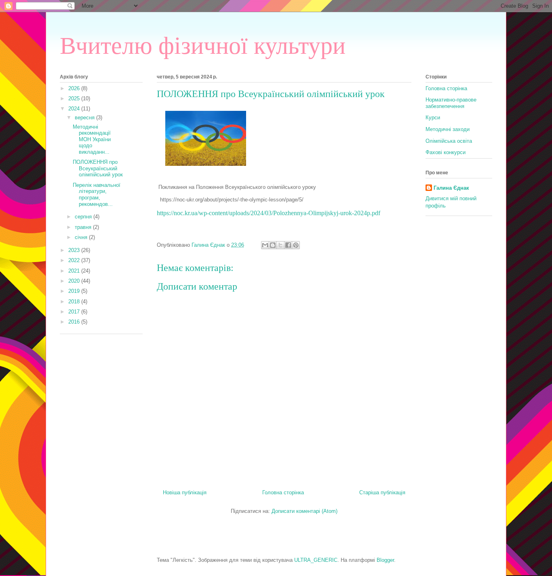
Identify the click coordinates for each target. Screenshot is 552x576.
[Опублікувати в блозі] (273, 245)
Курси (433, 117)
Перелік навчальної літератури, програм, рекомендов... (96, 194)
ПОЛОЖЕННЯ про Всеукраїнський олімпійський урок (98, 168)
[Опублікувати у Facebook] (288, 245)
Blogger (385, 560)
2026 (74, 88)
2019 (74, 291)
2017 (74, 312)
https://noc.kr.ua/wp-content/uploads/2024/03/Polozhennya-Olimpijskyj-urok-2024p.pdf (268, 213)
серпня (84, 217)
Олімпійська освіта (449, 141)
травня (84, 227)
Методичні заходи (448, 129)
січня (82, 237)
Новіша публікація (184, 492)
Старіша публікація (382, 492)
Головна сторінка (283, 492)
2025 (74, 98)
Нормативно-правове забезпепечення (451, 103)
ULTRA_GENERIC (315, 560)
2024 (74, 109)
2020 (74, 281)
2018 (74, 302)
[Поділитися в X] (280, 245)
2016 (74, 322)
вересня (85, 117)
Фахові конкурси (446, 152)
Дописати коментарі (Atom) (304, 511)
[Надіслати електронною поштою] (265, 245)
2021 (74, 271)
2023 (74, 250)
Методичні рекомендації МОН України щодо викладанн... (92, 139)
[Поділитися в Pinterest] (296, 245)
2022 (74, 260)
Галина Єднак (451, 188)
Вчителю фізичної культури (203, 45)
